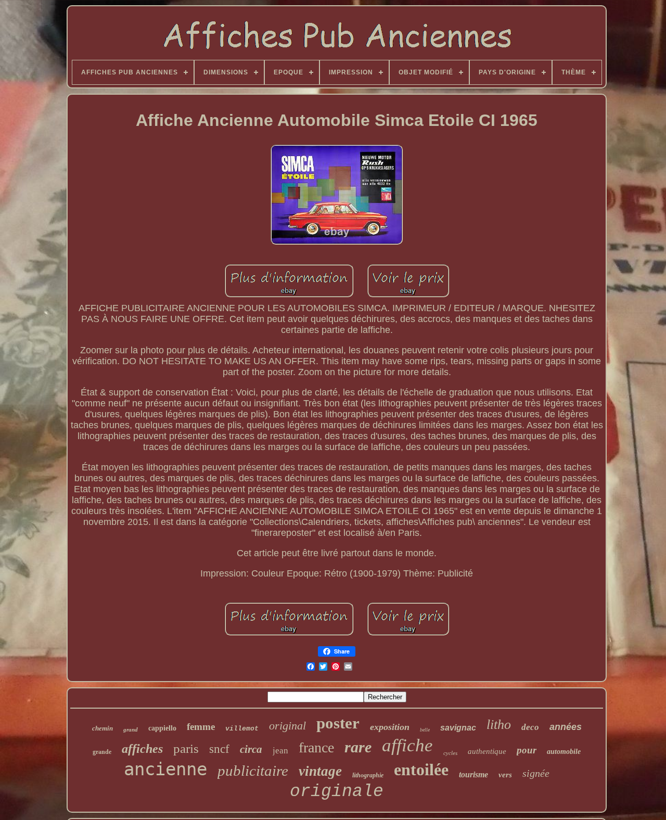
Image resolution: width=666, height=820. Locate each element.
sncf (219, 748)
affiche (407, 745)
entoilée (421, 769)
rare (358, 746)
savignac (458, 727)
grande (102, 751)
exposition (389, 727)
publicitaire (252, 770)
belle (425, 730)
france (316, 747)
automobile (564, 751)
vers (505, 775)
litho (498, 724)
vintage (320, 771)
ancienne (165, 769)
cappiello (162, 728)
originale (336, 791)
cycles (450, 753)
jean (280, 750)
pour (526, 750)
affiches (142, 748)
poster (338, 723)
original (287, 725)
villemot (242, 729)
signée (535, 773)
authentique (487, 751)
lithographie (367, 775)
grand (130, 729)
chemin (102, 728)
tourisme (473, 774)
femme (201, 726)
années (565, 727)
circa (251, 749)
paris (186, 748)
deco (530, 727)
